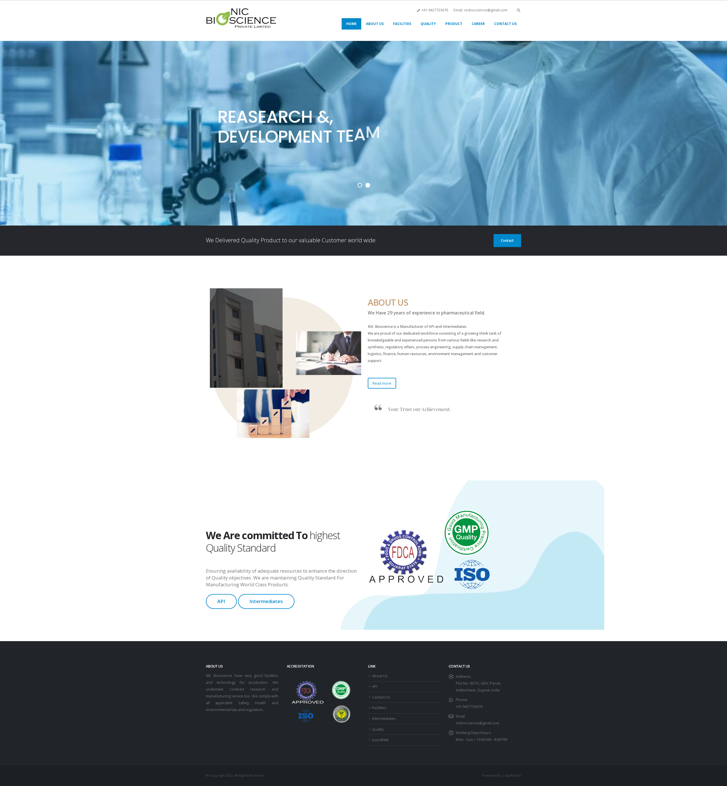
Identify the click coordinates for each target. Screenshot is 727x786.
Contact (507, 240)
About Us (375, 23)
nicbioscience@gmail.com (477, 723)
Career (478, 23)
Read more (382, 383)
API (221, 601)
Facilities (402, 23)
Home (351, 23)
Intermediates (266, 601)
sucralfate (380, 739)
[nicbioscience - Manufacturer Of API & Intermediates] (241, 18)
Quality (428, 23)
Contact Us (505, 23)
